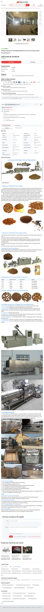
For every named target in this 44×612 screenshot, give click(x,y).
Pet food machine (15, 568)
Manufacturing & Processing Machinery (10, 8)
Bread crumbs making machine (37, 571)
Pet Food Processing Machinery (36, 8)
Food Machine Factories (6, 593)
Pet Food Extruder (30, 587)
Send (11, 536)
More (2, 603)
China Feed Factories (32, 593)
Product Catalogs (17, 566)
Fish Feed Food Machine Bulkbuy (8, 601)
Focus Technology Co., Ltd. (14, 607)
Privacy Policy (39, 607)
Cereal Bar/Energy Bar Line (27, 573)
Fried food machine (35, 568)
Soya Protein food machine (6, 573)
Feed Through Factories (6, 595)
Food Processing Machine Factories (19, 593)
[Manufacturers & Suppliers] (22, 2)
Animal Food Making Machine (19, 587)
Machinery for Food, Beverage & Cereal (24, 8)
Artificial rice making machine (17, 571)
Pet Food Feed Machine (32, 598)
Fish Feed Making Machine (28, 595)
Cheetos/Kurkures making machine (6, 571)
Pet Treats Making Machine (7, 587)
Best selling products (5, 568)
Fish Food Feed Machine (17, 595)
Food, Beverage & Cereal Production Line (23, 585)
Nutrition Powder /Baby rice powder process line (27, 571)
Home (2, 8)
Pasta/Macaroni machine (36, 573)
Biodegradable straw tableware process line (19, 573)
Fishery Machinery (36, 585)
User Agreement (28, 607)
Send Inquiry (11, 62)
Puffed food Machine (25, 568)
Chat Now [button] (33, 62)
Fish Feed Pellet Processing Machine (19, 598)
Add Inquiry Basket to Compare (22, 43)
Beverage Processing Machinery (7, 585)
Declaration (34, 607)
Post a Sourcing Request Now (34, 536)
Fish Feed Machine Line (6, 598)
